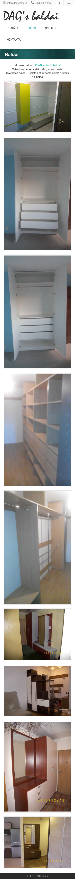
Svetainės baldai (16, 73)
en (68, 3)
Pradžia (12, 28)
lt (60, 3)
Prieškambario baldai (48, 65)
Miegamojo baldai (52, 69)
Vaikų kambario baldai (25, 69)
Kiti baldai (37, 77)
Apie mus (50, 28)
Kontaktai (14, 39)
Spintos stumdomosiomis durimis (49, 73)
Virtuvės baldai (23, 65)
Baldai (31, 28)
